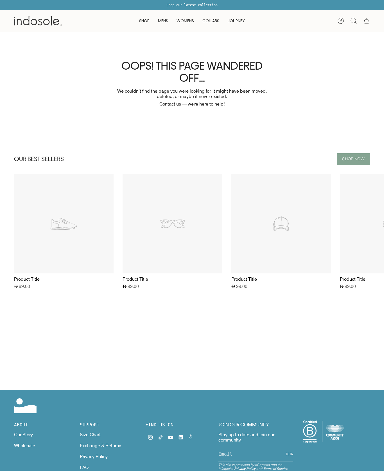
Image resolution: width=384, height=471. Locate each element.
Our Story (23, 434)
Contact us (170, 104)
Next (375, 223)
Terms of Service (275, 469)
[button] (144, 21)
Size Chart (90, 434)
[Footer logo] (25, 405)
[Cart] (366, 21)
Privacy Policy (94, 456)
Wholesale (24, 445)
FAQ (84, 467)
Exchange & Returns (100, 445)
